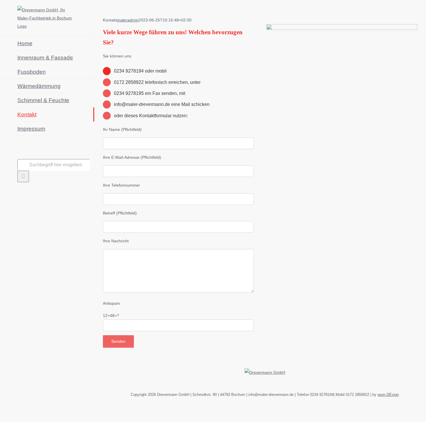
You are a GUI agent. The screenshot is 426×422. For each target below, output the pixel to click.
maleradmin (128, 20)
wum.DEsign (388, 394)
